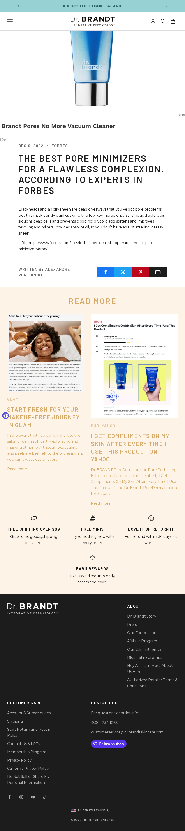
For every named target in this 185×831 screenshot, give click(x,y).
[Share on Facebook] (105, 272)
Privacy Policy (19, 760)
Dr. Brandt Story (141, 616)
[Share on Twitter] (123, 272)
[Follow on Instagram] (21, 797)
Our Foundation (141, 633)
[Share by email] (157, 272)
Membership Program (26, 752)
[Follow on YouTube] (33, 797)
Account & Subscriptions (29, 713)
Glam (13, 399)
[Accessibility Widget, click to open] (5, 415)
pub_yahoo (103, 425)
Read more (17, 469)
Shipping (15, 721)
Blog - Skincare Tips (144, 657)
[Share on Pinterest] (140, 272)
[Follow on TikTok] (44, 797)
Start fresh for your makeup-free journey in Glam (43, 417)
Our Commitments (144, 649)
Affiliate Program (142, 641)
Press (132, 625)
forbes (60, 145)
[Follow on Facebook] (9, 797)
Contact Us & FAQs (23, 744)
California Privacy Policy (28, 768)
